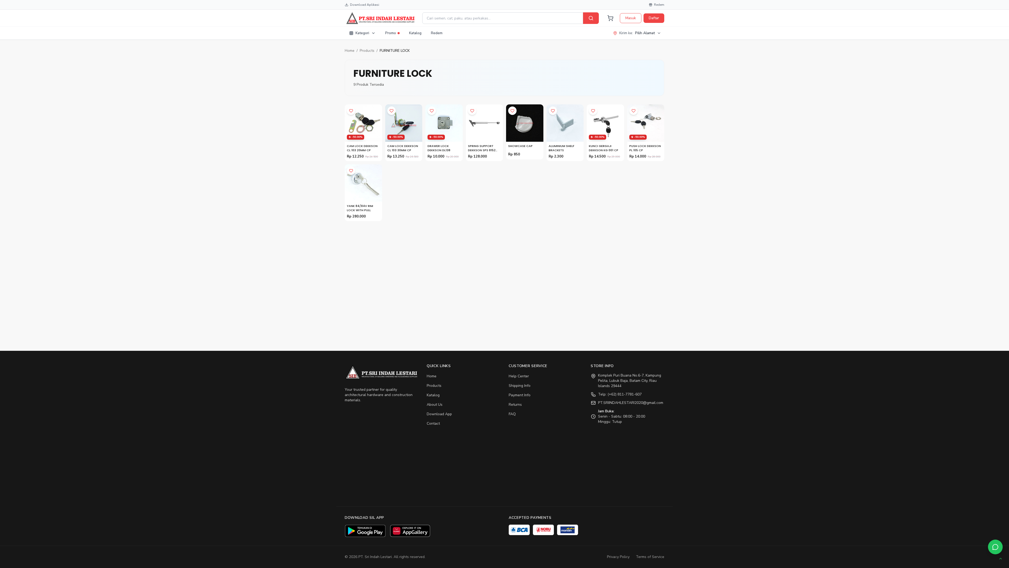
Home (349, 50)
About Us (434, 404)
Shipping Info (520, 385)
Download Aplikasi (364, 5)
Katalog (415, 33)
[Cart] (610, 18)
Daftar (654, 18)
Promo (390, 33)
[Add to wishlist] (351, 110)
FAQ (512, 414)
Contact (433, 423)
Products (367, 50)
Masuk (630, 18)
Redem (659, 5)
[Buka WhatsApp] (995, 547)
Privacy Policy (618, 556)
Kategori (362, 33)
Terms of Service (650, 556)
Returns (515, 404)
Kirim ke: (637, 33)
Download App (439, 414)
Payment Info (520, 395)
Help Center (519, 376)
